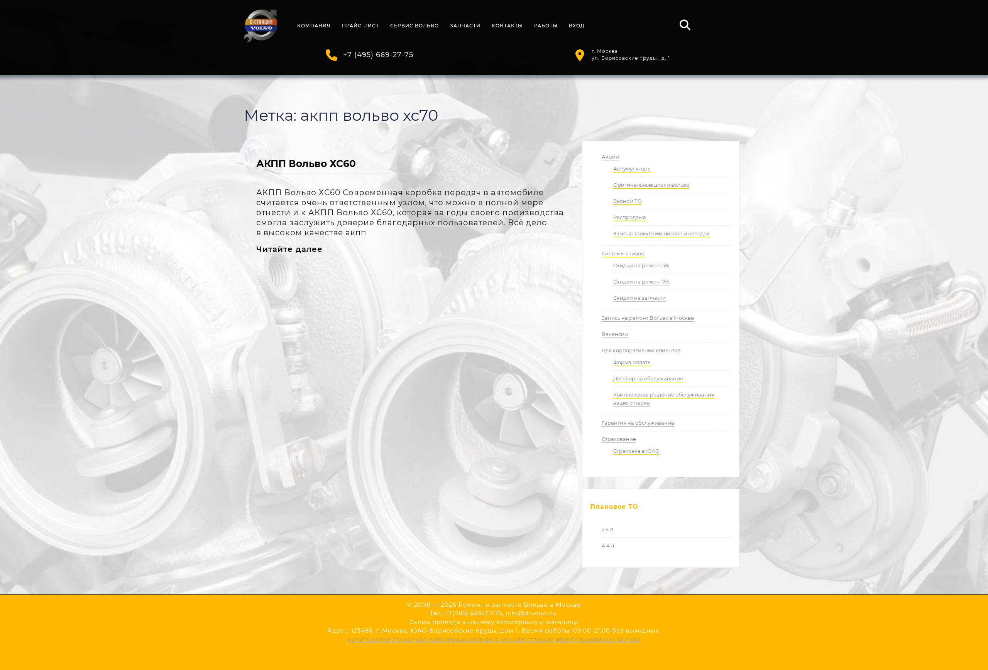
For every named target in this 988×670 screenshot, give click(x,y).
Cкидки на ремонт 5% (641, 265)
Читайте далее (289, 249)
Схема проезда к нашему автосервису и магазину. (494, 622)
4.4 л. (608, 545)
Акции (610, 157)
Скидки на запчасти (639, 298)
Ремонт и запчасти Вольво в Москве (519, 604)
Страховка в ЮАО (636, 451)
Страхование (619, 439)
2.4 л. (608, 529)
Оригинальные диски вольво (651, 185)
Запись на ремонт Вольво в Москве (648, 318)
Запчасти (465, 26)
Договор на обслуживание (648, 378)
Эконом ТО (627, 201)
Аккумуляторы (632, 168)
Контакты (507, 26)
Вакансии (615, 334)
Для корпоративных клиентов (641, 350)
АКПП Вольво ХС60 (306, 163)
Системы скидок (623, 253)
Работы (546, 26)
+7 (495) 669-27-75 (378, 55)
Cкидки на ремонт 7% (641, 281)
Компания (314, 26)
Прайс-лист (360, 26)
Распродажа (629, 217)
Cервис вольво (414, 26)
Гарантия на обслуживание (638, 423)
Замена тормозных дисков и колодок (661, 233)
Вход (577, 26)
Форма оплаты (632, 362)
